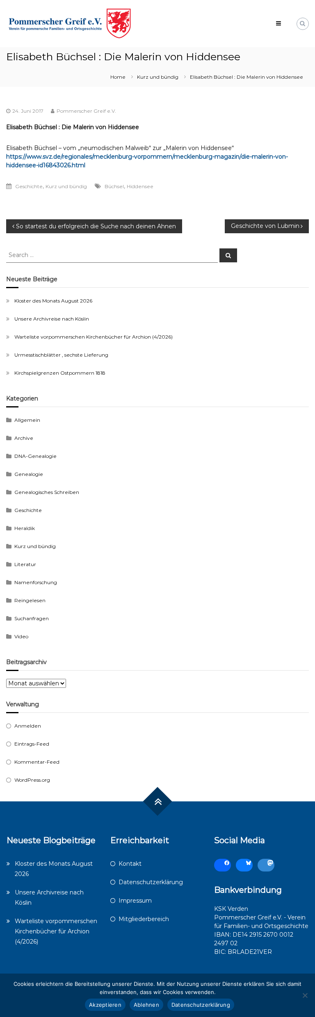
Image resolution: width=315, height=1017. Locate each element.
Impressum (135, 900)
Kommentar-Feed (36, 762)
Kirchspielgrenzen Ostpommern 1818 (59, 373)
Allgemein (27, 420)
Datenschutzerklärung (151, 882)
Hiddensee (140, 186)
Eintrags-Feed (31, 744)
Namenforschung (35, 582)
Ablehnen (146, 1004)
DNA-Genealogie (35, 456)
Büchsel (114, 186)
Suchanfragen (31, 618)
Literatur (25, 564)
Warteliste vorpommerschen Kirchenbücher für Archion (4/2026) (93, 337)
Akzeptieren (105, 1004)
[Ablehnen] (305, 995)
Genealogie (28, 474)
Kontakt (130, 863)
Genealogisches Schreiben (46, 492)
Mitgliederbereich (144, 919)
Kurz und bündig (157, 77)
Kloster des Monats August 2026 (53, 301)
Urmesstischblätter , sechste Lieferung (61, 355)
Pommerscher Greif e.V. (86, 111)
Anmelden (27, 726)
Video (21, 636)
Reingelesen (30, 600)
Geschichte (29, 186)
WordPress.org (32, 780)
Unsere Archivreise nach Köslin (51, 319)
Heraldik (24, 528)
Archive (23, 438)
